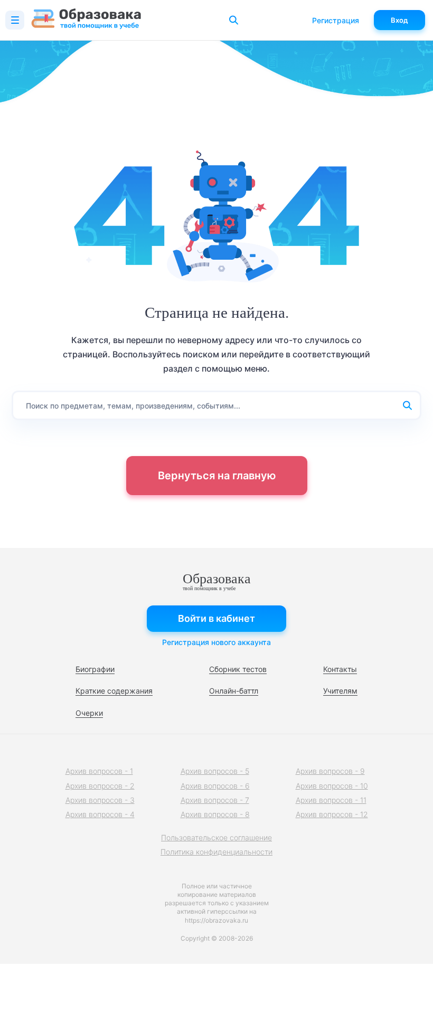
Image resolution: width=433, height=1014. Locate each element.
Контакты (340, 669)
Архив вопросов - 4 (100, 814)
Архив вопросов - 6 (215, 785)
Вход (399, 20)
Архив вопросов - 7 (215, 799)
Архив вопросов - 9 (330, 770)
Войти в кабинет (216, 618)
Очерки (89, 712)
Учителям (340, 690)
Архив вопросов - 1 (99, 770)
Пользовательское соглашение (216, 837)
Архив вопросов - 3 (100, 799)
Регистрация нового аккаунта (216, 642)
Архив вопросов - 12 (332, 814)
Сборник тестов (238, 669)
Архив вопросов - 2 (100, 785)
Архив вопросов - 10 (332, 785)
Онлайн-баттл (233, 690)
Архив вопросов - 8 (215, 814)
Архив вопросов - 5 (215, 770)
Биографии (95, 669)
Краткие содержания (114, 690)
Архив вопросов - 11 (331, 799)
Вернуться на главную (217, 475)
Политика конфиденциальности (216, 851)
